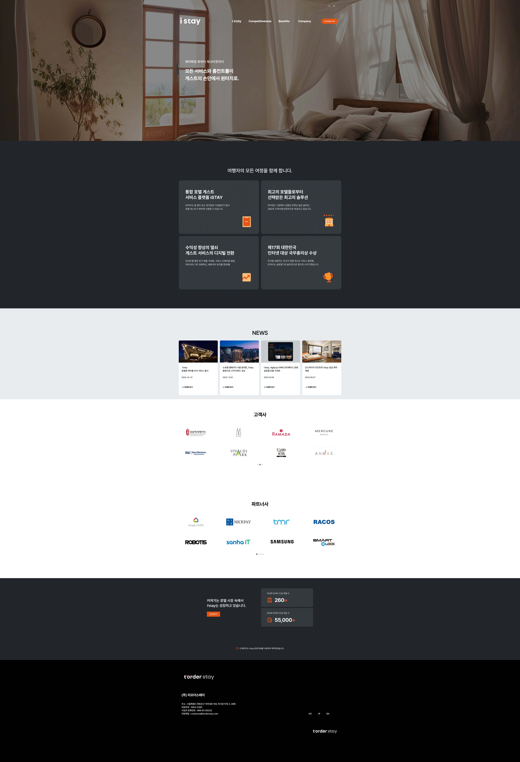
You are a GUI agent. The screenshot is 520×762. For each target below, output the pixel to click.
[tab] (258, 464)
